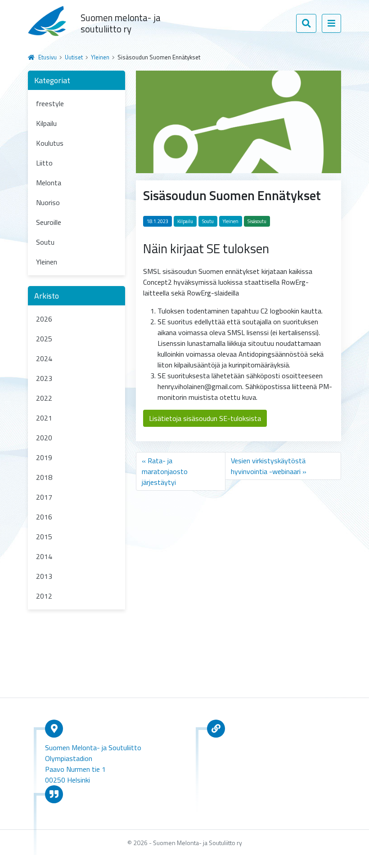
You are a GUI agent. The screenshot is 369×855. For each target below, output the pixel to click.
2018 (44, 477)
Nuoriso (48, 202)
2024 (44, 358)
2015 (44, 536)
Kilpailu (46, 123)
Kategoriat (52, 80)
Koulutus (49, 143)
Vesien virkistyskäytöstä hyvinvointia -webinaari (268, 466)
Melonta (48, 182)
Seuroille (48, 222)
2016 (44, 516)
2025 (44, 338)
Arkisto (46, 296)
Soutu (45, 242)
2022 (44, 398)
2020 (44, 437)
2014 (44, 556)
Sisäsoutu (257, 221)
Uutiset (74, 57)
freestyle (50, 103)
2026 (44, 318)
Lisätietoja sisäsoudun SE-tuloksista (205, 418)
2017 (44, 497)
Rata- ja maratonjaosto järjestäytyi (165, 471)
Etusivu (47, 57)
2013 (44, 576)
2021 (44, 417)
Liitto (44, 162)
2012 (44, 596)
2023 (44, 378)
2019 (44, 457)
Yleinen (100, 57)
